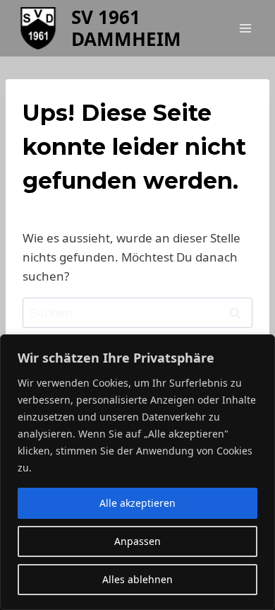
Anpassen (137, 541)
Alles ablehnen (137, 579)
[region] (137, 472)
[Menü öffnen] (245, 28)
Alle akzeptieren (137, 503)
